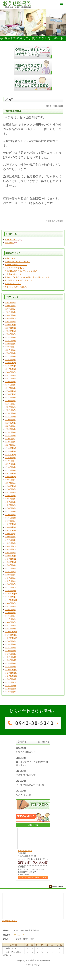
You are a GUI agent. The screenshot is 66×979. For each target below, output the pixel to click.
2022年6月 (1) (10, 429)
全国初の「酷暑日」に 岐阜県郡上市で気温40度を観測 (27, 277)
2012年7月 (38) (10, 686)
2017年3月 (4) (10, 515)
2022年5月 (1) (10, 432)
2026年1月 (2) (10, 321)
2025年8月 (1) (10, 337)
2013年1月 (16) (10, 667)
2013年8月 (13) (10, 644)
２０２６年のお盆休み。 (15, 268)
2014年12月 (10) (11, 594)
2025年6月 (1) (10, 344)
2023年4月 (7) (10, 410)
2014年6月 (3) (10, 613)
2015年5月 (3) (10, 578)
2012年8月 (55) (10, 682)
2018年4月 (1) (10, 499)
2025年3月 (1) (10, 353)
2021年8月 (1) (10, 458)
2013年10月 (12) (11, 638)
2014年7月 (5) (10, 610)
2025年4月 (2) (10, 350)
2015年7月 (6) (10, 572)
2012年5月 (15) (10, 692)
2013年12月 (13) (11, 632)
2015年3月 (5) (10, 584)
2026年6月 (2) (10, 309)
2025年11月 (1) (10, 328)
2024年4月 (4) (10, 378)
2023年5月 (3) (10, 407)
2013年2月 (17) (10, 663)
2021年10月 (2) (10, 455)
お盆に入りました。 (13, 258)
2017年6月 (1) (10, 511)
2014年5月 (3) (10, 616)
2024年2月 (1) (10, 385)
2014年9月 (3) (10, 603)
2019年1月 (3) (10, 492)
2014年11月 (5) (10, 597)
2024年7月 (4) (10, 375)
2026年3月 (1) (10, 315)
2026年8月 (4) (10, 302)
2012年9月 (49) (10, 679)
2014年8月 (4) (10, 606)
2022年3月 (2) (10, 439)
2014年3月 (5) (10, 622)
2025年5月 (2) (10, 347)
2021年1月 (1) (10, 470)
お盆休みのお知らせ (13, 274)
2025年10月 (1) (10, 331)
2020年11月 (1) (10, 477)
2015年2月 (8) (10, 587)
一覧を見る (45, 742)
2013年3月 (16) (10, 660)
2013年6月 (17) (10, 651)
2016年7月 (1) (10, 540)
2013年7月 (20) (10, 647)
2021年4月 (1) (10, 464)
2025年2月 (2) (10, 356)
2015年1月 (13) (10, 591)
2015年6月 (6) (10, 575)
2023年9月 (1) (10, 397)
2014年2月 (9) (10, 625)
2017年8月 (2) (10, 508)
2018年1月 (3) (10, 505)
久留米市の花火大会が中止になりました (21, 271)
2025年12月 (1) (10, 325)
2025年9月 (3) (10, 334)
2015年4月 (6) (10, 581)
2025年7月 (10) (10, 341)
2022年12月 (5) (10, 423)
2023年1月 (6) (10, 420)
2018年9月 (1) (10, 496)
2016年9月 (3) (10, 534)
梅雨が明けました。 (13, 284)
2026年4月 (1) (10, 312)
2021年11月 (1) (10, 451)
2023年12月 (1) (10, 391)
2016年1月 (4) (10, 553)
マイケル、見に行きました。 (17, 287)
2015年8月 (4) (10, 568)
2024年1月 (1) (10, 388)
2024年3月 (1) (10, 382)
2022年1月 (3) (10, 445)
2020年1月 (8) (10, 483)
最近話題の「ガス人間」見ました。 (19, 280)
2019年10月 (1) (10, 486)
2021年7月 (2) (10, 461)
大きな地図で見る (25, 851)
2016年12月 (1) (10, 524)
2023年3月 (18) (10, 413)
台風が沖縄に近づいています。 (17, 262)
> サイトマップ (33, 965)
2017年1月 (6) (10, 521)
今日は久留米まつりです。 (16, 265)
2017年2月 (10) (10, 518)
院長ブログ (9, 243)
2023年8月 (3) (10, 401)
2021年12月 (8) (10, 448)
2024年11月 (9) (10, 366)
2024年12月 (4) (10, 363)
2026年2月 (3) (10, 318)
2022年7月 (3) (10, 426)
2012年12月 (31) (11, 670)
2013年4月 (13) (10, 657)
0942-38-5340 (19, 935)
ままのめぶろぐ (11, 239)
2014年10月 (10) (11, 600)
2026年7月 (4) (10, 306)
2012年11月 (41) (11, 673)
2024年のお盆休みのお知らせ (30, 785)
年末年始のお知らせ (25, 775)
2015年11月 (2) (10, 559)
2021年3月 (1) (10, 467)
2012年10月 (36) (11, 676)
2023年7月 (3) (10, 404)
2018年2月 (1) (10, 502)
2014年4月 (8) (10, 619)
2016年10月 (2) (10, 530)
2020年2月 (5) (10, 480)
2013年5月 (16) (10, 654)
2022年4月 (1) (10, 435)
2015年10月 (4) (10, 562)
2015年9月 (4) (10, 565)
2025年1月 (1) (10, 360)
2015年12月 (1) (10, 556)
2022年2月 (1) (10, 442)
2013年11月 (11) (11, 635)
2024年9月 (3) (10, 372)
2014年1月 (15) (10, 628)
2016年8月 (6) (10, 537)
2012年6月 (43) (10, 689)
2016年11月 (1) (10, 527)
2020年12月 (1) (10, 473)
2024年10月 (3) (10, 369)
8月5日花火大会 (23, 794)
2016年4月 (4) (10, 543)
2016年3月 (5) (10, 546)
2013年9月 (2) (10, 641)
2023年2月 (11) (10, 416)
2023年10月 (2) (10, 394)
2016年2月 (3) (10, 549)
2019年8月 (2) (10, 489)
